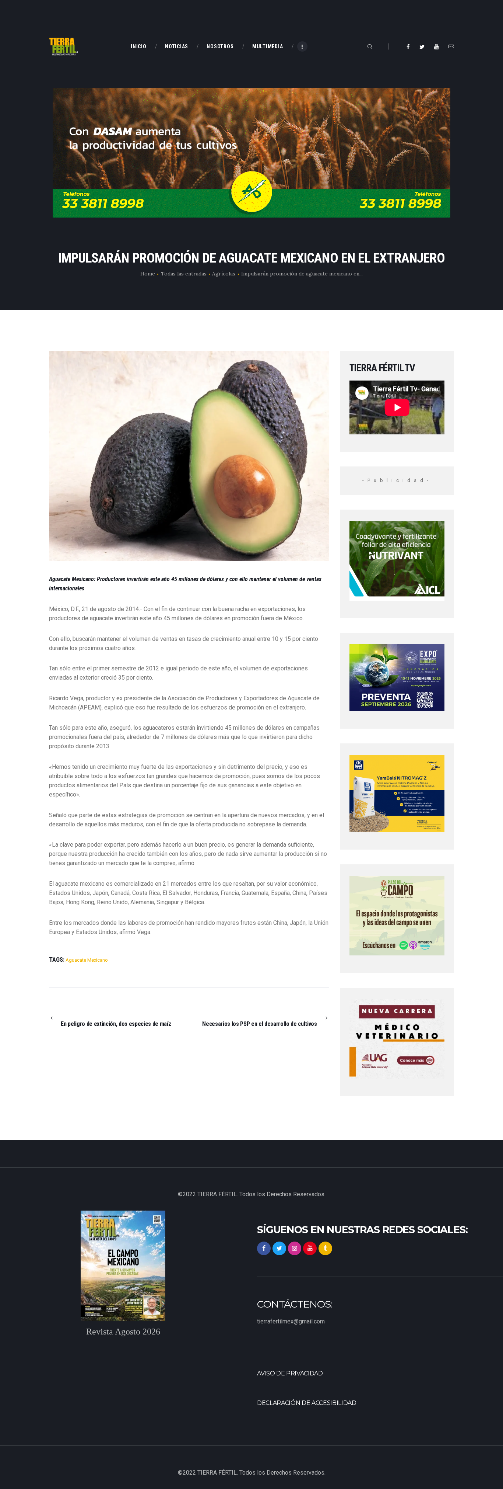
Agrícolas (223, 273)
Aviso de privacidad (290, 1373)
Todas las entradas (184, 273)
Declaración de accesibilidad (306, 1403)
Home (147, 273)
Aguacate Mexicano (87, 960)
